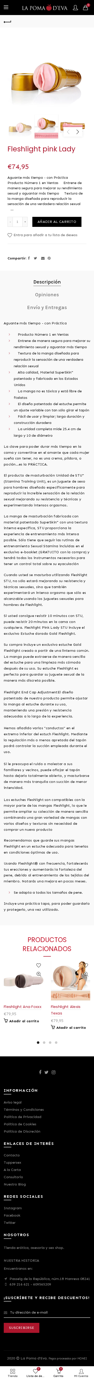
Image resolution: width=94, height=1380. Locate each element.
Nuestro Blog (15, 1184)
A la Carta (12, 1170)
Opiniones (47, 295)
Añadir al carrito (57, 222)
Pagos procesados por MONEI (68, 1358)
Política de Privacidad (22, 1117)
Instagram (13, 1208)
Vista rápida (39, 974)
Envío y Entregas (47, 307)
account (75, 7)
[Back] (7, 21)
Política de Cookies (20, 1124)
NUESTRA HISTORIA (21, 1260)
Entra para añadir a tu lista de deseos (45, 235)
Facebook (12, 1215)
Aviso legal (13, 1102)
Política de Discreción (22, 1131)
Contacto (12, 1155)
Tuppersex (12, 1162)
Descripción (47, 282)
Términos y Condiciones (24, 1110)
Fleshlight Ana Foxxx (22, 1006)
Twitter (10, 1223)
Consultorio (13, 1177)
